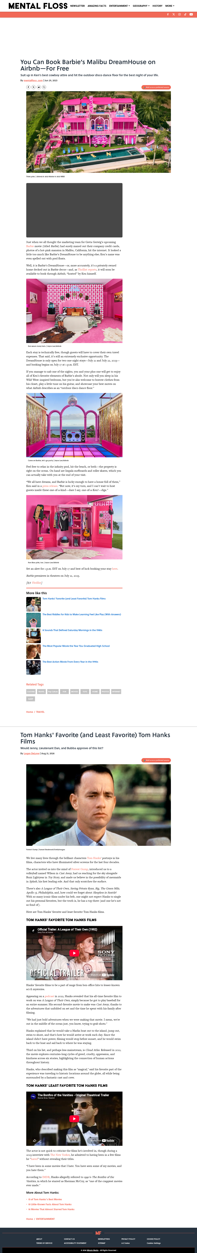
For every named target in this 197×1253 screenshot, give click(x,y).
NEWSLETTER (77, 5)
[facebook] (168, 14)
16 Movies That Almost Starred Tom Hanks (51, 1209)
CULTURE (31, 691)
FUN (64, 691)
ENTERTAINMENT (118, 5)
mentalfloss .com (33, 80)
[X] (174, 14)
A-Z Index (125, 1243)
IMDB (46, 1177)
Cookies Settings (154, 1243)
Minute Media (92, 1250)
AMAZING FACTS (97, 5)
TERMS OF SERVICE (44, 1243)
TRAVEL (41, 691)
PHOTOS (105, 691)
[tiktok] (185, 14)
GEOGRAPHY (140, 5)
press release (49, 486)
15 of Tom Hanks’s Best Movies (45, 1199)
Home (29, 711)
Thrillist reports (87, 270)
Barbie (30, 246)
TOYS (85, 691)
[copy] (44, 87)
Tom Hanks (94, 858)
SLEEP (30, 699)
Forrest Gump (79, 869)
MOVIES (74, 691)
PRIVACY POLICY (128, 1239)
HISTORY (157, 5)
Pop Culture (53, 691)
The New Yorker (60, 1155)
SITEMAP (101, 1243)
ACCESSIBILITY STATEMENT (75, 1243)
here (114, 569)
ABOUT (39, 1239)
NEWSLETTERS (104, 1239)
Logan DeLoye (31, 753)
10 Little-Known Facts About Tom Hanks (50, 1204)
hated (34, 1159)
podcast (49, 996)
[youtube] (191, 14)
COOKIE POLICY (153, 1239)
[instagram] (179, 14)
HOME (95, 691)
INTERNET (116, 691)
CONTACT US (69, 1239)
